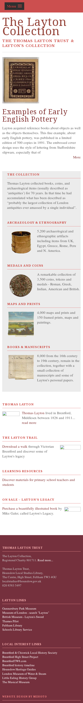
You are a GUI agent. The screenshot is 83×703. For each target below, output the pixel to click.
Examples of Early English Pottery (35, 115)
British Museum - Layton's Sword (23, 617)
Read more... (45, 560)
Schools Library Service (17, 629)
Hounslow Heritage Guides (19, 669)
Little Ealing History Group (19, 678)
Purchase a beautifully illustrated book (29, 508)
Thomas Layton (33, 412)
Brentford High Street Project (20, 657)
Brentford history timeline (18, 665)
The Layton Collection (34, 26)
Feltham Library (12, 625)
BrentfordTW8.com (14, 661)
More (77, 157)
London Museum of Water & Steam (24, 674)
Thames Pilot (10, 621)
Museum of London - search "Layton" (25, 612)
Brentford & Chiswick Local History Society (29, 653)
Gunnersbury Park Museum (19, 608)
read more (29, 422)
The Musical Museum (16, 682)
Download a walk (15, 446)
